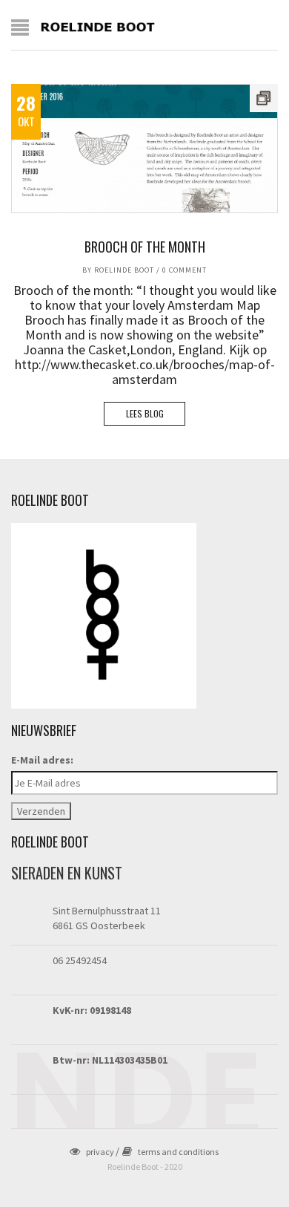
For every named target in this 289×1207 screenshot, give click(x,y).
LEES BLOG (145, 413)
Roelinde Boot (124, 270)
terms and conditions (178, 1151)
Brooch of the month (144, 246)
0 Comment (184, 270)
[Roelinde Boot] (98, 26)
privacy (100, 1151)
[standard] (144, 148)
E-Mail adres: (42, 760)
